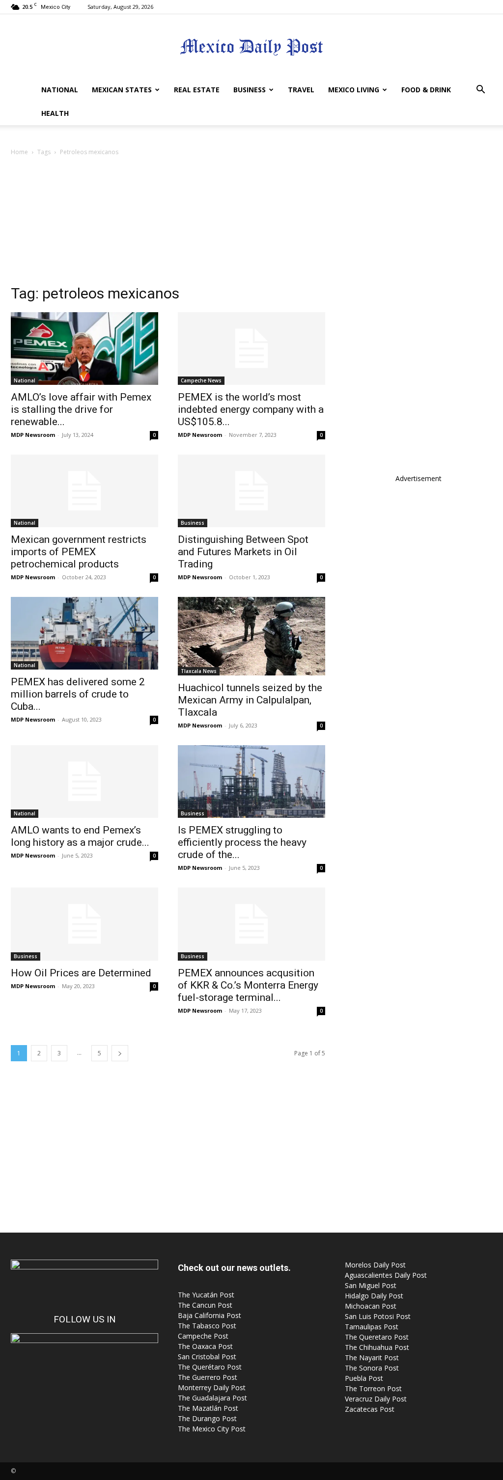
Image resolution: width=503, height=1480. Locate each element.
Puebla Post (364, 1378)
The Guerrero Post (207, 1377)
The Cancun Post (205, 1305)
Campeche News (201, 380)
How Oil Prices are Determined (81, 973)
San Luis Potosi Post (378, 1316)
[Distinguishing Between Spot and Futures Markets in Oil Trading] (251, 491)
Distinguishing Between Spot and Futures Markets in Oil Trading (243, 552)
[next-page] (120, 1053)
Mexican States (122, 89)
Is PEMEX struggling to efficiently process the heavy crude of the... (242, 842)
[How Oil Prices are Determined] (84, 924)
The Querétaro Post (210, 1367)
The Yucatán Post (206, 1294)
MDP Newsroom (33, 434)
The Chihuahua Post (377, 1347)
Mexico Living (353, 89)
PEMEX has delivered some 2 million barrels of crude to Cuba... (78, 694)
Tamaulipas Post (371, 1326)
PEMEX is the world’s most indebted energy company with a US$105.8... (251, 409)
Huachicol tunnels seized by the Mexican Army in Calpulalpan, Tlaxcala (250, 700)
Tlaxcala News (199, 671)
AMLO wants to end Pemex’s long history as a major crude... (80, 836)
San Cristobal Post (207, 1356)
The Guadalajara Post (212, 1397)
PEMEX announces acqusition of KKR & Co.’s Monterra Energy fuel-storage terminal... (248, 985)
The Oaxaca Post (205, 1346)
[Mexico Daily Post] (251, 47)
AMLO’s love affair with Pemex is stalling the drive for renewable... (81, 409)
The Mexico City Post (212, 1428)
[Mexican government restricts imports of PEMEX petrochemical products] (84, 491)
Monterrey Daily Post (212, 1387)
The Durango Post (207, 1418)
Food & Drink (426, 89)
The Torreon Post (373, 1388)
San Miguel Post (370, 1285)
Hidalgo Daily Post (374, 1295)
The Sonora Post (372, 1367)
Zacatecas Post (369, 1409)
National (59, 89)
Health (55, 113)
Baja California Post (209, 1315)
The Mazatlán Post (208, 1408)
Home (19, 152)
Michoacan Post (370, 1306)
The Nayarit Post (372, 1357)
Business (249, 89)
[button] (480, 90)
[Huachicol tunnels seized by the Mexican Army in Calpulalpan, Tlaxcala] (251, 636)
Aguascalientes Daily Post (386, 1275)
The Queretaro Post (377, 1337)
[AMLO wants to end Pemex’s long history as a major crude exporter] (84, 781)
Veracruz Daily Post (376, 1398)
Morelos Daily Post (375, 1264)
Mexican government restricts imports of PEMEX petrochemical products (78, 552)
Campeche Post (203, 1336)
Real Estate (197, 89)
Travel (301, 89)
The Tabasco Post (207, 1325)
